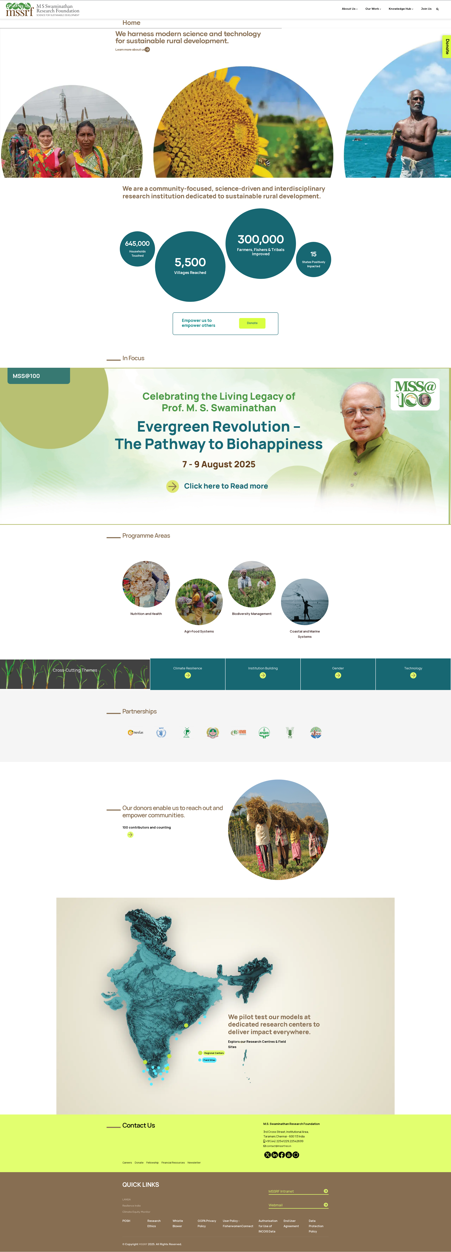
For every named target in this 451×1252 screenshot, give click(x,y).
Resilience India (131, 1206)
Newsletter (194, 1162)
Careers (127, 1162)
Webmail (276, 1205)
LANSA (126, 1199)
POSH (126, 1221)
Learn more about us (130, 49)
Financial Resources (173, 1162)
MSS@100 (401, 376)
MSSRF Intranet (281, 1191)
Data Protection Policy (316, 1226)
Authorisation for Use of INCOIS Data (268, 1226)
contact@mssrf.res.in (278, 1146)
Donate (252, 323)
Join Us (426, 8)
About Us (349, 8)
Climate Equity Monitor (136, 1212)
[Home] (43, 9)
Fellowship (152, 1162)
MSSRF (143, 1244)
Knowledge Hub (400, 8)
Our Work (372, 8)
